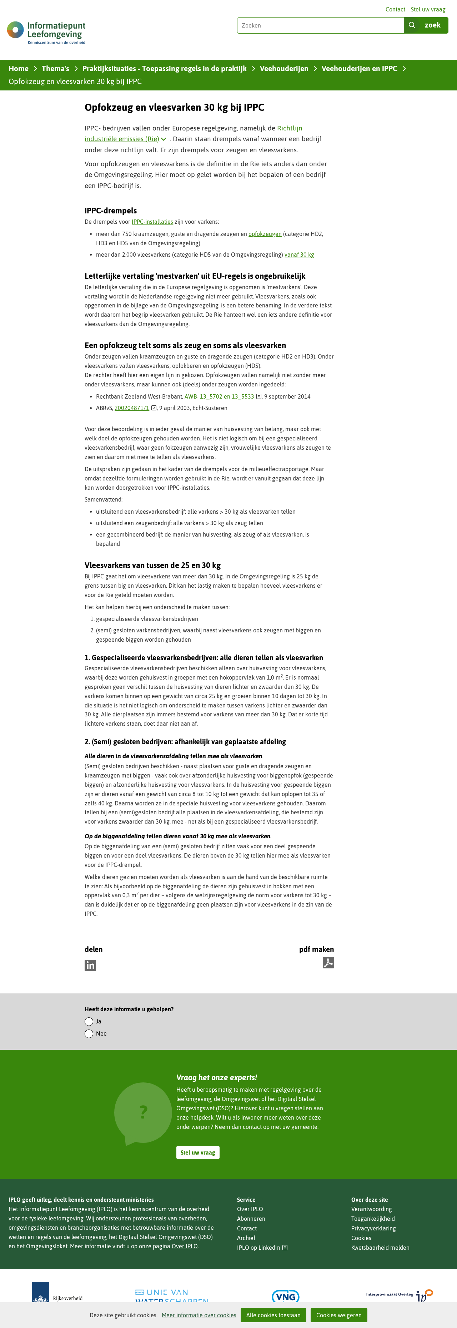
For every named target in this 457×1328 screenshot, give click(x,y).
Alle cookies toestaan (273, 1315)
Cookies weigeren (339, 1315)
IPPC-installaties (152, 221)
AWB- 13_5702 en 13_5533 (223, 396)
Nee (101, 1033)
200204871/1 (136, 408)
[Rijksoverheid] (57, 1297)
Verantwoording (371, 1209)
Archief (246, 1238)
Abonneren (251, 1218)
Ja (98, 1021)
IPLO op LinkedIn (262, 1247)
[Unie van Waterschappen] (171, 1297)
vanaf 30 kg (299, 254)
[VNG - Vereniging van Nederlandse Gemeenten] (285, 1297)
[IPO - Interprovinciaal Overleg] (400, 1297)
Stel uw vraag (428, 9)
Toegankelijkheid (373, 1218)
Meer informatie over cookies (199, 1315)
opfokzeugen (265, 234)
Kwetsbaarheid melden (380, 1247)
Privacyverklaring (373, 1228)
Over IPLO (185, 1246)
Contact (395, 9)
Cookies (361, 1238)
